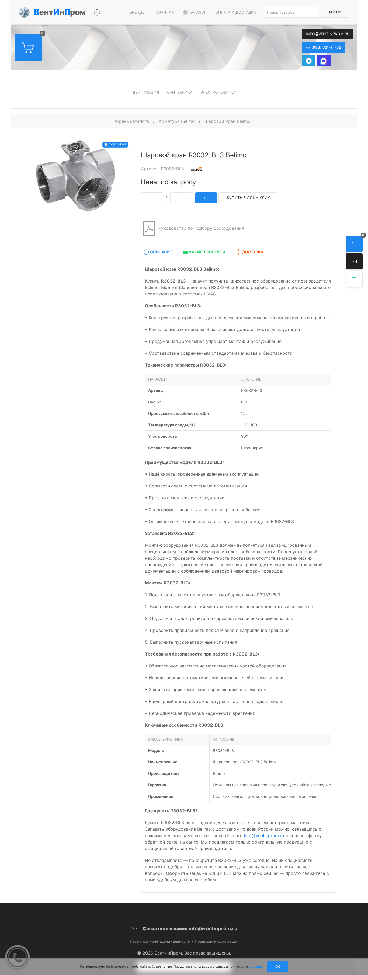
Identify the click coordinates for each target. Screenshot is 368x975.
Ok (277, 966)
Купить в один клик (248, 197)
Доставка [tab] (252, 252)
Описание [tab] (161, 252)
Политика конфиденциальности (160, 941)
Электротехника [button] (217, 92)
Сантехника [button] (179, 92)
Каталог (197, 12)
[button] (354, 261)
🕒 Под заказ (115, 144)
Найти (334, 12)
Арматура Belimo (177, 121)
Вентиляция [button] (146, 92)
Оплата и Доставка (235, 12)
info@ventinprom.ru (328, 34)
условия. (256, 966)
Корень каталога (131, 121)
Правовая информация (216, 941)
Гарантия (164, 12)
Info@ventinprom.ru (264, 835)
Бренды (137, 12)
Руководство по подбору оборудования (200, 228)
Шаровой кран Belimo (227, 121)
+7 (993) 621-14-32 (323, 47)
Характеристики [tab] (207, 252)
